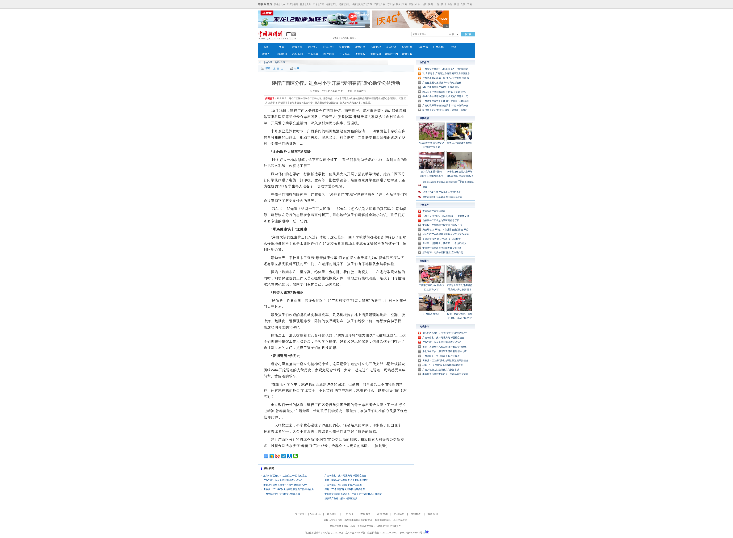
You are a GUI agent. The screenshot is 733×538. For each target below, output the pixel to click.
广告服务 (348, 513)
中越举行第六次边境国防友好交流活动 (441, 248)
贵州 (308, 4)
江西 (376, 4)
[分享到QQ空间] (272, 456)
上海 (437, 4)
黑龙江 (362, 4)
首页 (266, 47)
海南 (328, 4)
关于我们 (300, 513)
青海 (411, 4)
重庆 (289, 4)
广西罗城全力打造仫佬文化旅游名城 (281, 494)
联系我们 (332, 513)
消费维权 (360, 54)
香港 (450, 4)
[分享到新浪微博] (277, 456)
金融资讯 (281, 54)
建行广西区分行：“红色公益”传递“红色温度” (285, 475)
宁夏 (404, 4)
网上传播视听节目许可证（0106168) (323, 532)
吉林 (382, 4)
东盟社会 (407, 47)
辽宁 (389, 4)
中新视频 (313, 54)
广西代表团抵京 (431, 314)
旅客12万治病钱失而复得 (459, 143)
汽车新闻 (297, 54)
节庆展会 (344, 54)
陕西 (430, 4)
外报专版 (407, 54)
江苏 (369, 4)
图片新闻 (328, 54)
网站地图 (416, 513)
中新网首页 (265, 4)
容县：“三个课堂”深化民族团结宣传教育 (345, 489)
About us (315, 513)
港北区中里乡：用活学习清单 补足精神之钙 (285, 484)
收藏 (297, 68)
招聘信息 (399, 513)
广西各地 (438, 47)
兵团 (463, 4)
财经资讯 (313, 47)
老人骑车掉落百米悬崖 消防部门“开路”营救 (444, 91)
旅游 (454, 47)
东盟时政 (375, 47)
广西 (321, 4)
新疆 (456, 4)
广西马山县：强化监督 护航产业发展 (343, 484)
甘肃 (302, 4)
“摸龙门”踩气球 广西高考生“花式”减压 (442, 192)
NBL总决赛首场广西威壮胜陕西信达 (440, 87)
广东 (315, 4)
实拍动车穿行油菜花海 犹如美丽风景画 (442, 197)
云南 (469, 4)
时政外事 (297, 47)
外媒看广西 (391, 54)
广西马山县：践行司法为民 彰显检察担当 (345, 475)
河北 (334, 4)
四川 (443, 4)
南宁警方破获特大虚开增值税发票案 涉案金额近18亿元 (460, 175)
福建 (295, 4)
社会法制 (328, 47)
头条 (281, 47)
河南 (341, 4)
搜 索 (468, 34)
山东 (417, 4)
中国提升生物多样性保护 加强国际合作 (442, 225)
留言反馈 (432, 513)
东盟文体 (422, 47)
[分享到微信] (295, 456)
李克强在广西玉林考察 (433, 211)
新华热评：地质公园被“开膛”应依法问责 (442, 252)
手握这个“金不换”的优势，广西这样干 (441, 238)
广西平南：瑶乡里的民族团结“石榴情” (282, 480)
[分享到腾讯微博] (283, 456)
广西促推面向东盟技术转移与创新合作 (441, 82)
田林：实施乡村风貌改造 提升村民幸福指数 (347, 480)
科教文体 (344, 47)
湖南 (354, 4)
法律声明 (382, 513)
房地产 (266, 54)
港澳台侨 (360, 47)
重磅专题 (375, 54)
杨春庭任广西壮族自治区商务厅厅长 (440, 220)
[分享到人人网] (289, 456)
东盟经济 (391, 47)
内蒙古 (397, 4)
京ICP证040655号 (355, 532)
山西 (424, 4)
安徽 (276, 4)
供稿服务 (365, 513)
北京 (282, 4)
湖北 (347, 4)
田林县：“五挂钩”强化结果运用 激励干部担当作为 (288, 489)
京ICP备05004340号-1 (412, 532)
